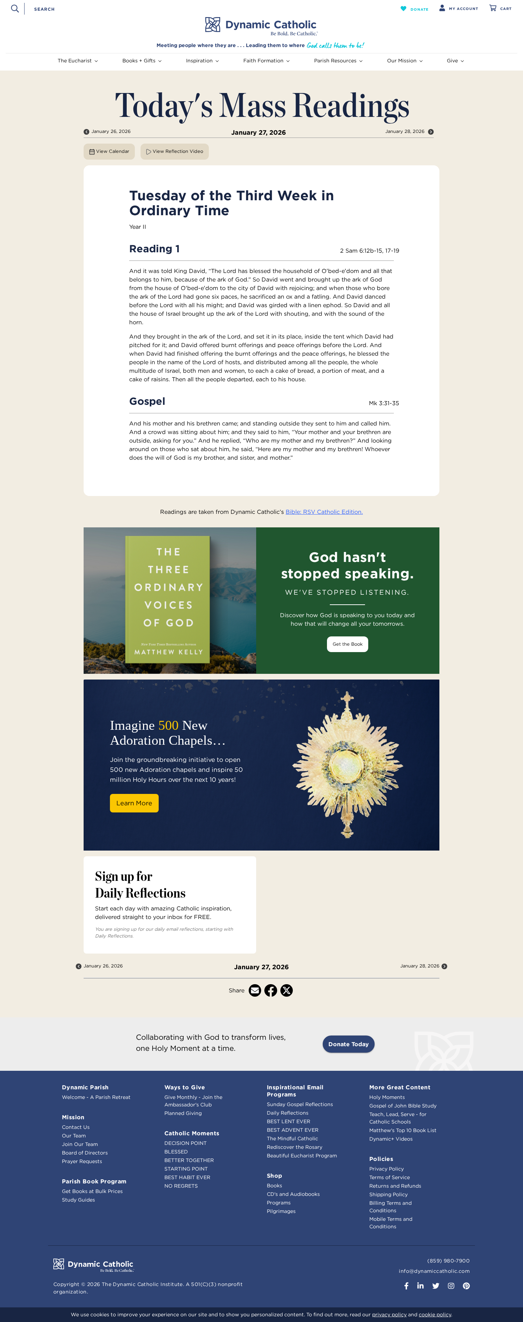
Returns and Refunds (395, 1186)
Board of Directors (85, 1153)
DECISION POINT (185, 1143)
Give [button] (452, 60)
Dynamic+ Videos (391, 1139)
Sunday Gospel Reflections (300, 1104)
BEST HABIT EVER (187, 1177)
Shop (274, 1175)
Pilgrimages (281, 1211)
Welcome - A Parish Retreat (96, 1097)
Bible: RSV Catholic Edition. (324, 511)
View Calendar (112, 151)
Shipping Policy (388, 1194)
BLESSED (176, 1151)
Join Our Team (80, 1144)
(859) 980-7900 (448, 1261)
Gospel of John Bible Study (403, 1105)
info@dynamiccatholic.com (434, 1271)
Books (274, 1185)
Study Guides (78, 1200)
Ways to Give (184, 1087)
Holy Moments (387, 1097)
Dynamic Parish (85, 1087)
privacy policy (389, 1314)
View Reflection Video (177, 151)
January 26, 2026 (111, 131)
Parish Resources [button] (335, 60)
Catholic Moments (191, 1133)
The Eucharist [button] (75, 60)
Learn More (134, 803)
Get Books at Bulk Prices (92, 1191)
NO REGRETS (181, 1186)
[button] (415, 8)
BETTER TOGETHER (189, 1160)
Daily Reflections (287, 1113)
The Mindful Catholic (292, 1138)
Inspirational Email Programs (295, 1091)
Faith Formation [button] (263, 60)
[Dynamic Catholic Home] (261, 26)
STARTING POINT (186, 1169)
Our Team (74, 1135)
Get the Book (348, 644)
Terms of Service (389, 1177)
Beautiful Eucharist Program (302, 1155)
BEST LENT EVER (288, 1121)
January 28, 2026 (405, 131)
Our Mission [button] (402, 60)
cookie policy (435, 1314)
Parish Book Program (94, 1181)
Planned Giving (183, 1113)
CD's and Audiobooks (293, 1194)
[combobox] (200, 8)
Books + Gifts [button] (138, 60)
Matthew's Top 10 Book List (403, 1130)
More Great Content (399, 1087)
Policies (381, 1158)
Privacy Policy (386, 1169)
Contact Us (76, 1127)
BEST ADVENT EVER (292, 1130)
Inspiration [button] (199, 60)
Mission (73, 1117)
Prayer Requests (82, 1161)
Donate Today (348, 1044)
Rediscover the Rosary (294, 1147)
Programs (279, 1202)
